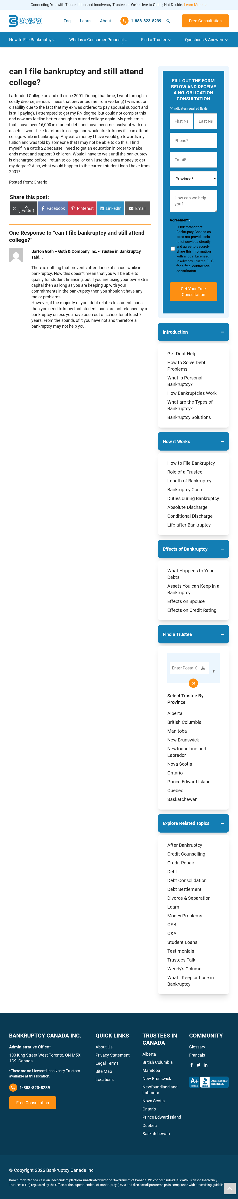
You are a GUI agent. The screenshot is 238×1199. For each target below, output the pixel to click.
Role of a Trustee (184, 472)
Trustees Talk (181, 960)
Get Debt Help (181, 353)
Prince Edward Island (189, 781)
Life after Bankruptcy (189, 525)
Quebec (175, 790)
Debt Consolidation (187, 880)
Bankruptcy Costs (185, 489)
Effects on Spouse (186, 601)
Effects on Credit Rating (191, 610)
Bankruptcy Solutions (189, 417)
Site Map (104, 1071)
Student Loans (182, 942)
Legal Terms (107, 1063)
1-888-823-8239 (35, 1087)
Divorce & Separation (189, 898)
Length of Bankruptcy (189, 481)
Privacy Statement (113, 1055)
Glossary (197, 1046)
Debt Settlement (184, 889)
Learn (85, 20)
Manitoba (177, 731)
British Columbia (184, 722)
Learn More (193, 5)
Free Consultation (205, 20)
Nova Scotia (179, 764)
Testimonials (180, 951)
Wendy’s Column (184, 969)
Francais (197, 1055)
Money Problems (184, 916)
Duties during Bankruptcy (193, 498)
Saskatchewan (182, 799)
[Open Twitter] (198, 1065)
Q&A (171, 933)
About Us (104, 1046)
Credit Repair (180, 863)
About (105, 20)
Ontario (175, 773)
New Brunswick (183, 740)
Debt (172, 871)
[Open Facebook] (191, 1065)
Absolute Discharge (187, 507)
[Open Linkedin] (205, 1065)
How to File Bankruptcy (191, 463)
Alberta (174, 713)
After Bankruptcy (184, 845)
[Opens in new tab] (209, 1082)
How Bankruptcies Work (192, 393)
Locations (105, 1079)
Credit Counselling (186, 854)
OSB (171, 924)
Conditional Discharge (190, 516)
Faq (67, 20)
